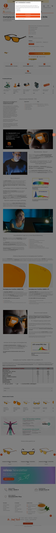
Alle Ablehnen (28, 16)
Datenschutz (19, 10)
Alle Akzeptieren (28, 14)
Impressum (18, 9)
